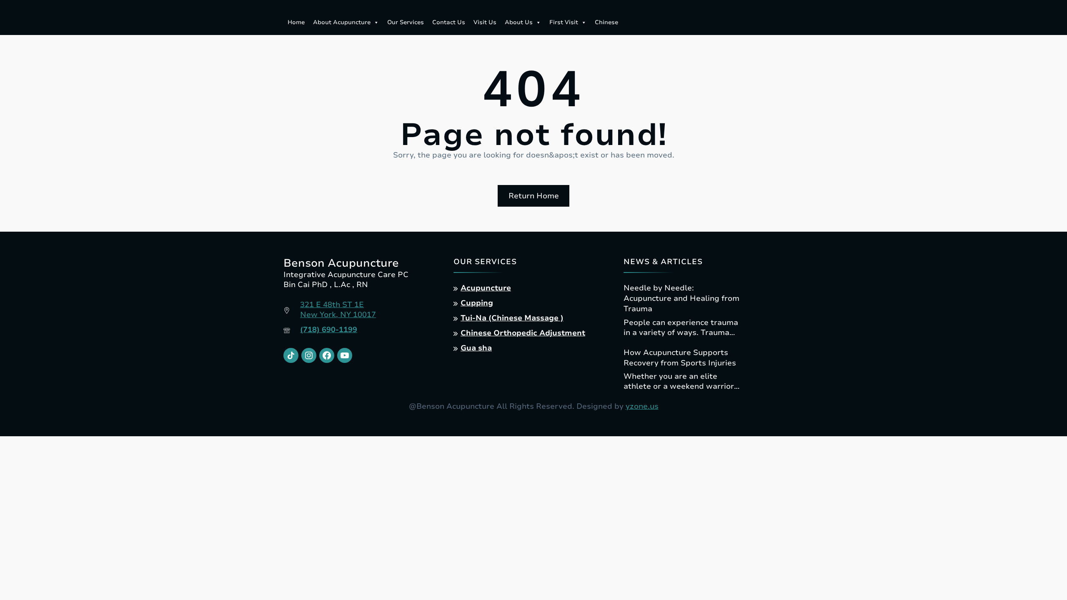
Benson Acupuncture (341, 263)
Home (296, 22)
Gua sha (476, 348)
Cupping (477, 303)
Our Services (405, 22)
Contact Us (448, 22)
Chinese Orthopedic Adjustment (523, 333)
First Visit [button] (563, 22)
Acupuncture (486, 288)
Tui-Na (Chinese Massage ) (512, 318)
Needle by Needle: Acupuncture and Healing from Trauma (681, 298)
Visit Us (484, 22)
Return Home (533, 196)
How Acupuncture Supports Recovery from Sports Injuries (680, 358)
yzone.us (642, 406)
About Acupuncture (342, 22)
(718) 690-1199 (328, 330)
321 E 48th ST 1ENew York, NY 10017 (338, 310)
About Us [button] (519, 22)
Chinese (606, 22)
